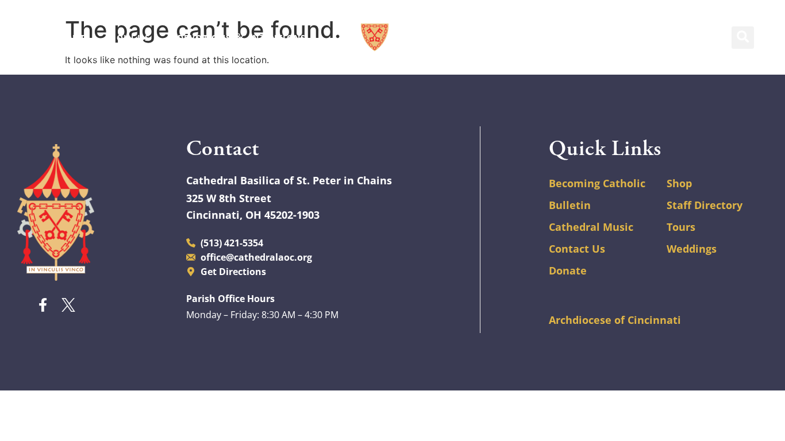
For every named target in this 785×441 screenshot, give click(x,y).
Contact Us (577, 249)
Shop (679, 183)
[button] (743, 37)
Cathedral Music (591, 227)
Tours (681, 227)
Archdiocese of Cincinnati (615, 320)
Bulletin (570, 205)
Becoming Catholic (597, 183)
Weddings (692, 249)
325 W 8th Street (228, 198)
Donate (568, 270)
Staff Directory (704, 205)
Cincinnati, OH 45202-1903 (253, 215)
